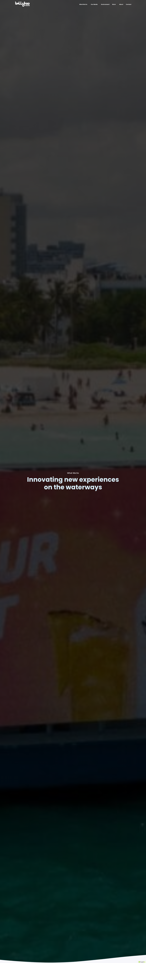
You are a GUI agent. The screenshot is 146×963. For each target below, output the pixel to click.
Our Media (94, 4)
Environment (105, 4)
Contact (128, 4)
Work (114, 4)
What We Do (83, 4)
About (121, 4)
